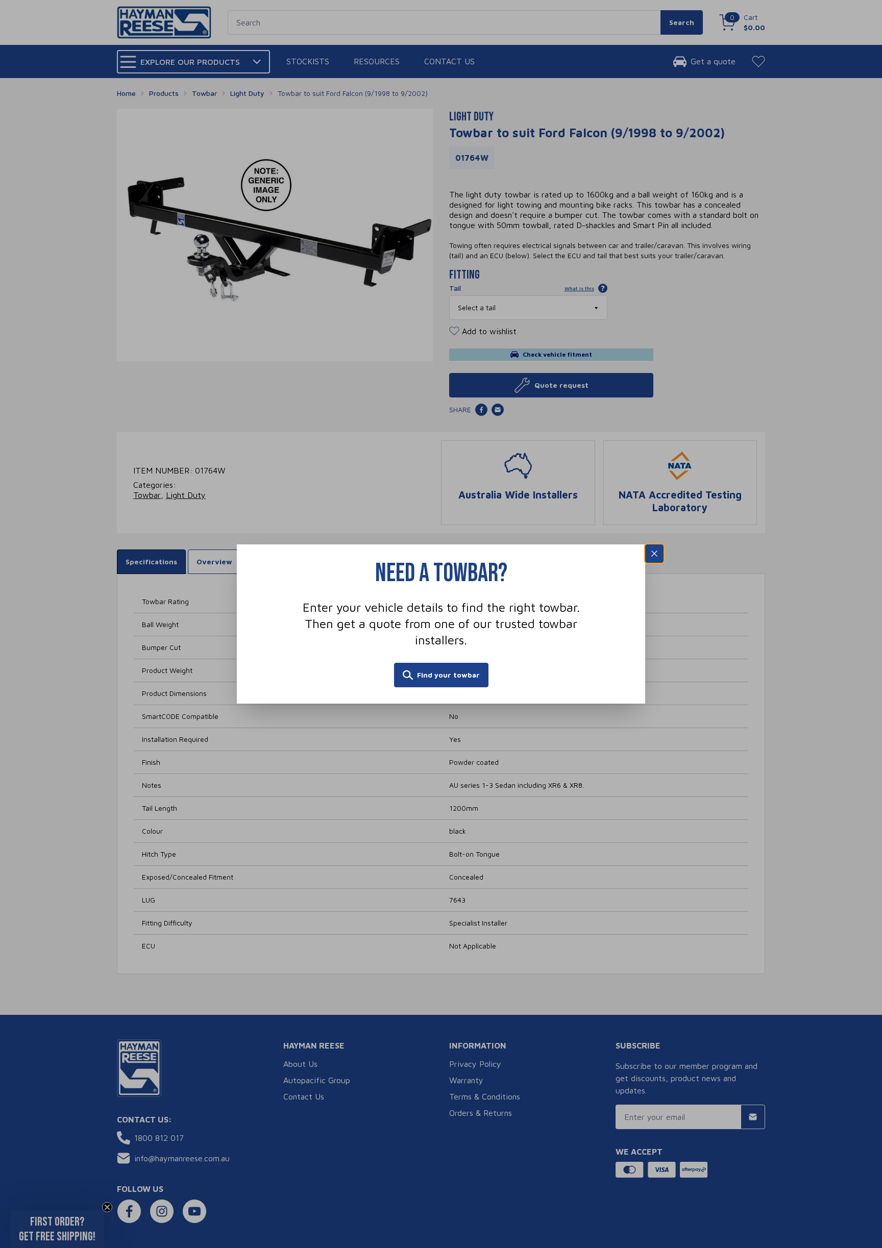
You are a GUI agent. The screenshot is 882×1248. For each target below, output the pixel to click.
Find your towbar (448, 674)
